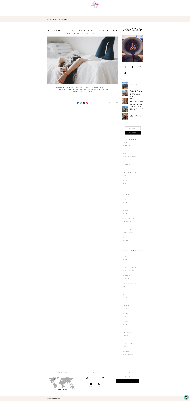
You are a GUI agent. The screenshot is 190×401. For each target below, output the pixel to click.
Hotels (125, 183)
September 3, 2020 (113, 102)
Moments (126, 202)
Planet (125, 207)
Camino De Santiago (129, 156)
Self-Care (85, 33)
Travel (125, 226)
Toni (48, 102)
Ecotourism (126, 167)
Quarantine (127, 210)
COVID (125, 161)
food (124, 175)
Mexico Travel (127, 199)
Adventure (126, 145)
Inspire (125, 186)
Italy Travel (127, 188)
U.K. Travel (126, 237)
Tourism (125, 224)
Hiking (125, 180)
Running (125, 213)
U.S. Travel (126, 240)
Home (48, 19)
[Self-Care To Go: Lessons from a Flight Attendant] (82, 60)
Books (125, 150)
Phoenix (125, 205)
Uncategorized (128, 243)
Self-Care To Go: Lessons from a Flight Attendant (82, 30)
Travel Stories (128, 232)
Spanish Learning (129, 218)
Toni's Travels (93, 33)
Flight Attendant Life (74, 33)
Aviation (125, 148)
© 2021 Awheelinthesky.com (53, 398)
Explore (125, 169)
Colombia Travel (128, 270)
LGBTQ (125, 191)
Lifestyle (126, 194)
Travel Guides (127, 229)
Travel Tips (127, 346)
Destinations (127, 164)
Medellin (126, 308)
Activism (125, 142)
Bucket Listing (128, 153)
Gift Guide (126, 178)
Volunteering (127, 245)
